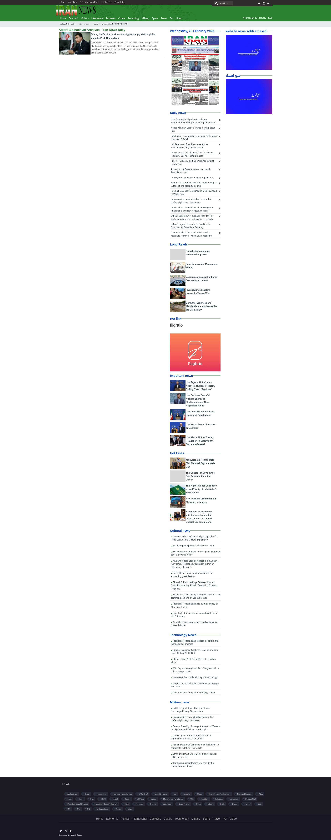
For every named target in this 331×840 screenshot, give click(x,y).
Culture (121, 18)
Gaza (199, 794)
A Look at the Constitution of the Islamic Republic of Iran (191, 171)
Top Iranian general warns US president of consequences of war (192, 765)
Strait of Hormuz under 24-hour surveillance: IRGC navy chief (194, 755)
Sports (155, 18)
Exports (186, 794)
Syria (198, 804)
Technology (133, 18)
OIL (191, 799)
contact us (106, 2)
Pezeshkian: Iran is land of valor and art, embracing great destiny (192, 575)
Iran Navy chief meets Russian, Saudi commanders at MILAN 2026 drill (191, 737)
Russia (153, 804)
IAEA (260, 794)
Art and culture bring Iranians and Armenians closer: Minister (194, 624)
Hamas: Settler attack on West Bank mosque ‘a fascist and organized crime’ (193, 184)
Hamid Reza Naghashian (219, 794)
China (86, 794)
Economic (74, 18)
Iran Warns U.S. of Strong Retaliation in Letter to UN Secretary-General (199, 441)
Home (63, 18)
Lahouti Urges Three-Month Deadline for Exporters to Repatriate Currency (190, 226)
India (69, 799)
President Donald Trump (77, 804)
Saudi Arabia (184, 804)
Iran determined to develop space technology (195, 677)
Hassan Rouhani (244, 794)
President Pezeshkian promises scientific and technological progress (194, 642)
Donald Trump (161, 794)
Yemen (118, 809)
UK (68, 809)
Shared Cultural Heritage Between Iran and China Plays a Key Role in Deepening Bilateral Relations (194, 585)
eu (175, 794)
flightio (176, 325)
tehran (210, 804)
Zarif (130, 809)
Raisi (127, 804)
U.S (259, 804)
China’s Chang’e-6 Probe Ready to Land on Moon (193, 661)
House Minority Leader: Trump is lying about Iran (193, 129)
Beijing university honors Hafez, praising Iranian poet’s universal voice (195, 553)
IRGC (103, 799)
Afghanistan (72, 794)
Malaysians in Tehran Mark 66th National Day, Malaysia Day (200, 463)
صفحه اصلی (84, 24)
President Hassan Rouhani (106, 804)
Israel (115, 799)
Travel (164, 18)
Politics (85, 18)
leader (153, 799)
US (88, 809)
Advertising (120, 2)
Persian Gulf (250, 799)
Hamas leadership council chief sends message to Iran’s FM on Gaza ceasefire (191, 234)
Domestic (111, 18)
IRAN (81, 799)
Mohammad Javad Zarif (173, 799)
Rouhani (139, 804)
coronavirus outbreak (123, 794)
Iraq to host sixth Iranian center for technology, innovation (195, 685)
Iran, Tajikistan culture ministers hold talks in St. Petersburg (194, 615)
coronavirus (102, 794)
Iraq (92, 799)
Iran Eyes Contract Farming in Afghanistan (192, 177)
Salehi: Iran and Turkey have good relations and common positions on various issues (195, 596)
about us (72, 2)
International (97, 18)
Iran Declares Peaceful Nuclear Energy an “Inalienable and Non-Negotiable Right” (192, 209)
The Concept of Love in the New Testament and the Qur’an (200, 476)
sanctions (167, 804)
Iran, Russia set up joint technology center (193, 692)
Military (145, 18)
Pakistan (204, 799)
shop (62, 2)
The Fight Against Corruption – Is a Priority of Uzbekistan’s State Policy (201, 489)
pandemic (234, 799)
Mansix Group (76, 835)
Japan (127, 799)
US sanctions (102, 809)
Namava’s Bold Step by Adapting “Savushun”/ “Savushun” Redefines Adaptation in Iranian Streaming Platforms (194, 563)
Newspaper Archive (89, 2)
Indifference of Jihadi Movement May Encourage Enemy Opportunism (189, 146)
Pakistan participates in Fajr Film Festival (193, 545)
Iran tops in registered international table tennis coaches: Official (194, 138)
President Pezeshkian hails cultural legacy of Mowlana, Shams (194, 605)
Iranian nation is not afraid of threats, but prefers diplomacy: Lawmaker (191, 201)
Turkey (248, 804)
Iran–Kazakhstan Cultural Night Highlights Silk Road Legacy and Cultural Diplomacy (195, 538)
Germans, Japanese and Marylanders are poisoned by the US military (201, 306)
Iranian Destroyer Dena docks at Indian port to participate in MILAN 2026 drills (195, 746)
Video (178, 18)
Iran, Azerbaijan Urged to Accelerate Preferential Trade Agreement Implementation (193, 121)
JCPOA (140, 799)
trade (222, 804)
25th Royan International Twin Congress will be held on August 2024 (195, 670)
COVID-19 (143, 794)
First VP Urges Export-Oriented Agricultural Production (192, 162)
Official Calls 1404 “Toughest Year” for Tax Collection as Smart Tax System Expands (192, 217)
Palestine (219, 799)
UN (78, 809)
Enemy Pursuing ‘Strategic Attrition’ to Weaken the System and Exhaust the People (195, 728)
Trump (234, 804)
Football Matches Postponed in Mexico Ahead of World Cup (194, 192)
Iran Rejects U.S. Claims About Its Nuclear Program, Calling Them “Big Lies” (192, 154)
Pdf (171, 18)
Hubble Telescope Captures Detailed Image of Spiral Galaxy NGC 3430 (194, 652)
